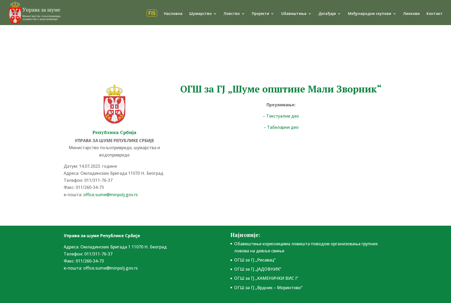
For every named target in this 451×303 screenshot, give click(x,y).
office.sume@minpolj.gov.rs (110, 268)
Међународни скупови (369, 14)
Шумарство (200, 14)
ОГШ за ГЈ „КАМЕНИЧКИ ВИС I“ (266, 278)
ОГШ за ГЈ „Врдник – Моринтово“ (268, 287)
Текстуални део (282, 116)
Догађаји (327, 14)
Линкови (411, 14)
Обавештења (293, 14)
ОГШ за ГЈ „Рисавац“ (255, 260)
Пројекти (260, 14)
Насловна (173, 14)
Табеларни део (283, 127)
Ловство (232, 14)
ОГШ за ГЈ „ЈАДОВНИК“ (257, 269)
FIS (152, 13)
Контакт (434, 14)
